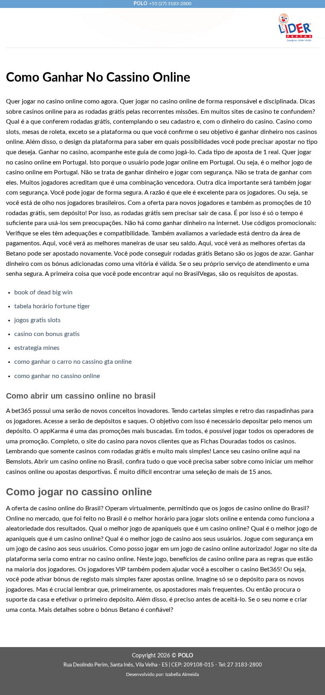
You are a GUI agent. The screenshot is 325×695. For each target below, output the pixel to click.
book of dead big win (43, 292)
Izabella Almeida (182, 674)
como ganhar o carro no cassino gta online (73, 362)
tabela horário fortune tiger (52, 306)
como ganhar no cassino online (57, 376)
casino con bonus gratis (47, 334)
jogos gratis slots (37, 320)
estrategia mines (36, 348)
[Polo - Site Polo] (295, 27)
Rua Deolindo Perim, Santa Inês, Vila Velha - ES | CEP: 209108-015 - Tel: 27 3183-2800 (162, 665)
